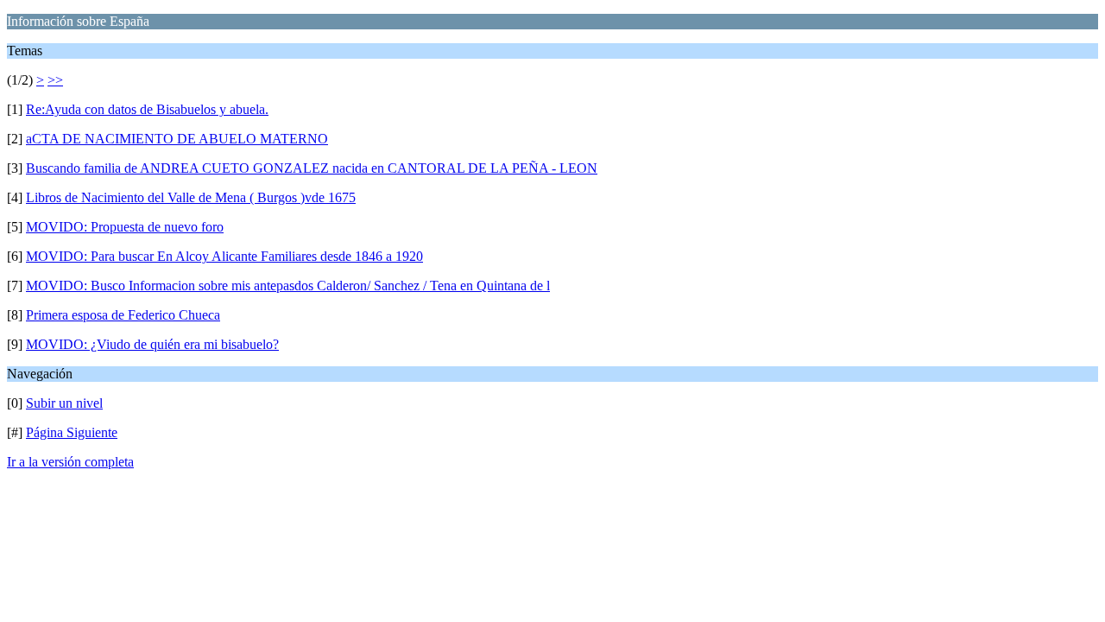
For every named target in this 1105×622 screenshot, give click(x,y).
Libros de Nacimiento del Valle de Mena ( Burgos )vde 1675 (191, 197)
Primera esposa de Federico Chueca (123, 315)
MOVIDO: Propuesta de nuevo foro (125, 226)
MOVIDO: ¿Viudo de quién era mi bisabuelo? (152, 344)
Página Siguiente (71, 432)
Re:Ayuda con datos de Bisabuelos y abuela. (147, 109)
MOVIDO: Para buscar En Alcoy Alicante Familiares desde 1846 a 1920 (224, 256)
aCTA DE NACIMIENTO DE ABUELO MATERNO (177, 138)
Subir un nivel (64, 403)
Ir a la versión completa (70, 461)
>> (55, 80)
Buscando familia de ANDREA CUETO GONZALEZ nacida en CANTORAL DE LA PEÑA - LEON (311, 168)
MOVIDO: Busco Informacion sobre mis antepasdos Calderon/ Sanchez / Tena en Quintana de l (288, 285)
